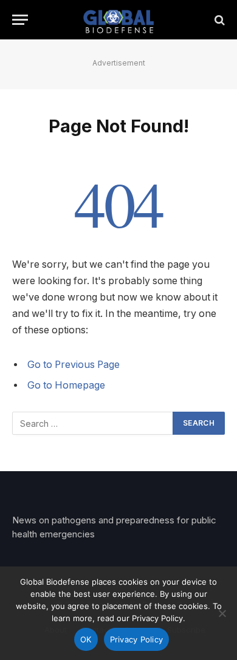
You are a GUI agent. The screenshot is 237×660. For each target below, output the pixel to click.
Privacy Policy (136, 639)
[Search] (218, 19)
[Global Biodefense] (118, 19)
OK (86, 639)
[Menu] (20, 19)
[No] (222, 613)
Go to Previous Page (73, 364)
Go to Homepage (66, 385)
